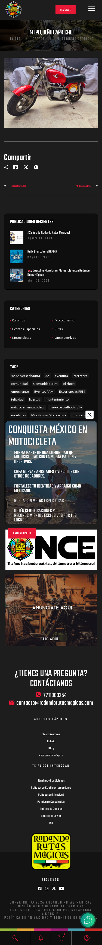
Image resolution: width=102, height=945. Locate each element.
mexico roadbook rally (66, 407)
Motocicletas (21, 338)
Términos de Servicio (75, 918)
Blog (51, 748)
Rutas (59, 329)
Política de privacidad (26, 918)
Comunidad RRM (45, 384)
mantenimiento (57, 399)
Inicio (15, 39)
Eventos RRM (44, 391)
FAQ (51, 823)
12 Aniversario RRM (25, 376)
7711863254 (55, 695)
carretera (80, 376)
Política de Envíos (51, 816)
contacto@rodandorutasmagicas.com (54, 703)
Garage (39, 39)
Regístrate (65, 10)
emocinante (20, 391)
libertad (34, 399)
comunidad (19, 384)
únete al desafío (22, 533)
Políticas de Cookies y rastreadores (51, 787)
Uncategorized (65, 338)
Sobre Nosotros (51, 734)
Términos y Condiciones (51, 780)
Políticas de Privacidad (51, 794)
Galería (51, 741)
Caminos (18, 320)
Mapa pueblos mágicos (51, 755)
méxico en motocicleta (27, 407)
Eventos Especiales (26, 329)
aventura (61, 376)
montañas (18, 415)
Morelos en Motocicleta (48, 415)
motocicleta (80, 415)
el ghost (69, 384)
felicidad (17, 399)
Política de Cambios (51, 809)
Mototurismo (64, 320)
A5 (47, 376)
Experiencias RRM (72, 391)
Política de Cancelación (51, 801)
